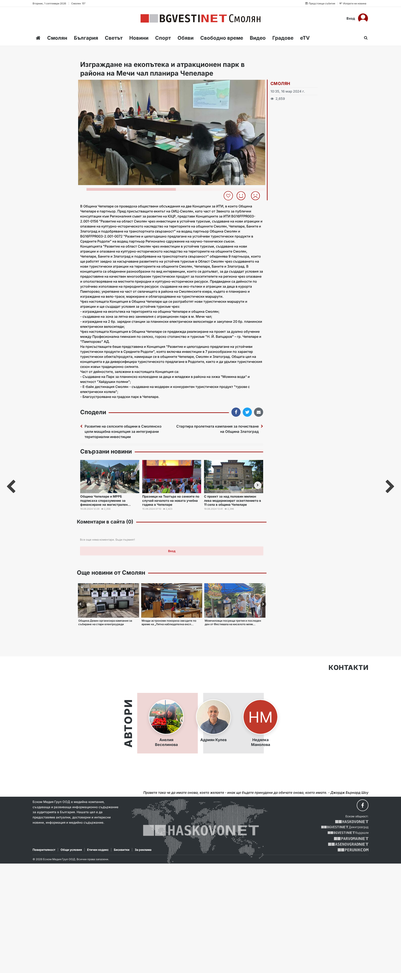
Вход (350, 18)
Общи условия (71, 849)
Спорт (163, 38)
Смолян (57, 38)
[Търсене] (364, 37)
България (86, 38)
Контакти (348, 667)
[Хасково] (351, 821)
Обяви (186, 38)
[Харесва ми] (242, 195)
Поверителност (44, 849)
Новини (138, 38)
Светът (114, 38)
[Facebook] (362, 805)
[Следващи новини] (257, 485)
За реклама (143, 849)
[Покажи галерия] (261, 92)
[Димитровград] (344, 827)
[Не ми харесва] (257, 195)
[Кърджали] (348, 833)
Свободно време (221, 38)
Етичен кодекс (98, 849)
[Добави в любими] (229, 195)
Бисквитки (121, 849)
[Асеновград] (348, 844)
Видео (258, 38)
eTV (305, 38)
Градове (282, 38)
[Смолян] (200, 18)
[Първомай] (351, 838)
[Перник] (353, 849)
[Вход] (363, 18)
